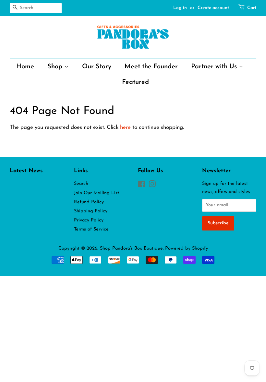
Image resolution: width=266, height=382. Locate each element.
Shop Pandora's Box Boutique (131, 248)
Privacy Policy (88, 220)
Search (81, 183)
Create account (213, 8)
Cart (251, 8)
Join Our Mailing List (96, 193)
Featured (135, 82)
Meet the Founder (151, 66)
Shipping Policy (90, 211)
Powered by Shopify (186, 248)
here (125, 127)
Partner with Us (215, 66)
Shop (55, 66)
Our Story (96, 66)
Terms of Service (91, 229)
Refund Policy (89, 202)
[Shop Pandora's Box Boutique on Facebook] (141, 185)
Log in (180, 8)
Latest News (26, 171)
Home (25, 66)
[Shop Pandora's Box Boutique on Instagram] (152, 185)
